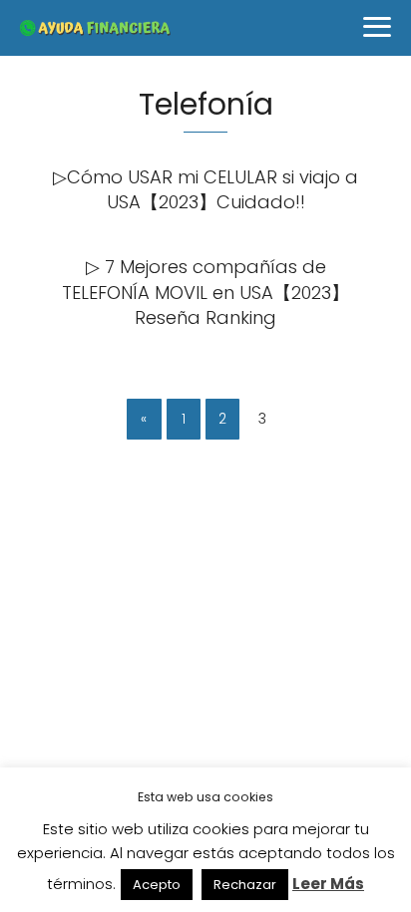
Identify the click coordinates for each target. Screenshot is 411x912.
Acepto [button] (157, 884)
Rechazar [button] (244, 884)
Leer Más (328, 883)
